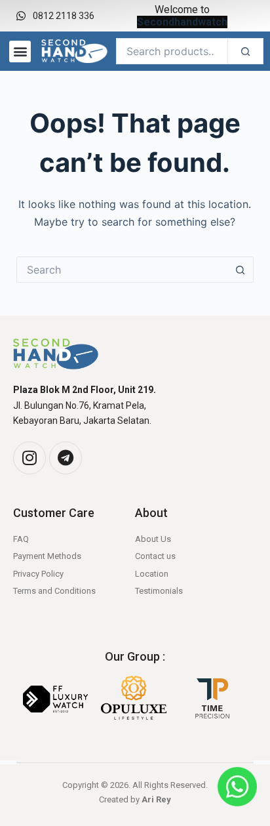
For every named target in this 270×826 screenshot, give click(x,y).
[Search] (245, 51)
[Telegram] (65, 458)
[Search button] (240, 270)
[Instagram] (29, 458)
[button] (20, 51)
